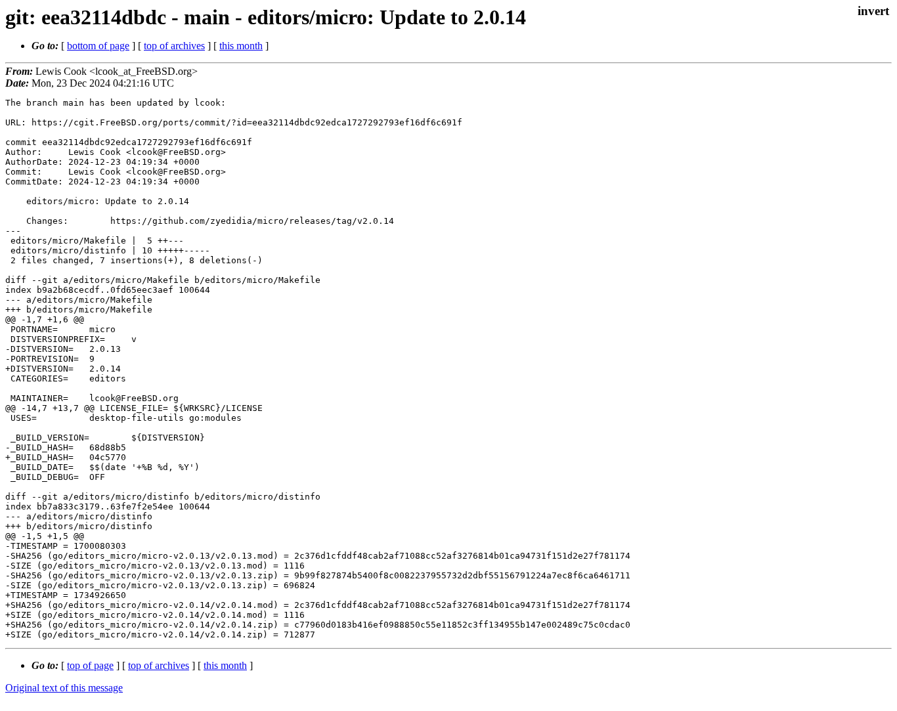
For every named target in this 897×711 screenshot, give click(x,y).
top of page (90, 665)
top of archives (174, 45)
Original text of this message (64, 687)
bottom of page (98, 45)
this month (241, 45)
